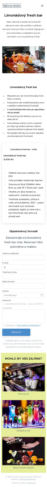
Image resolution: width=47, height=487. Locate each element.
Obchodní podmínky (28, 479)
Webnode (31, 483)
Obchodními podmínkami (28, 325)
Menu (42, 5)
